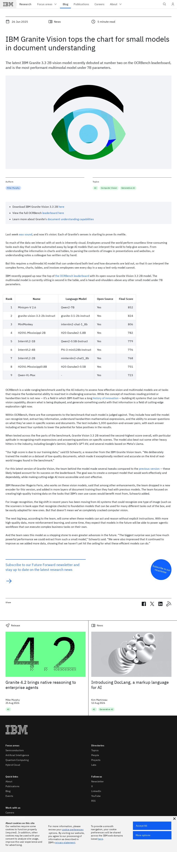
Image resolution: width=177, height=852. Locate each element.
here (61, 206)
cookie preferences (72, 829)
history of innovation (105, 398)
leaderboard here (53, 213)
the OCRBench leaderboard (72, 276)
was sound (25, 234)
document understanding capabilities (71, 219)
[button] (174, 818)
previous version (149, 468)
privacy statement (65, 842)
